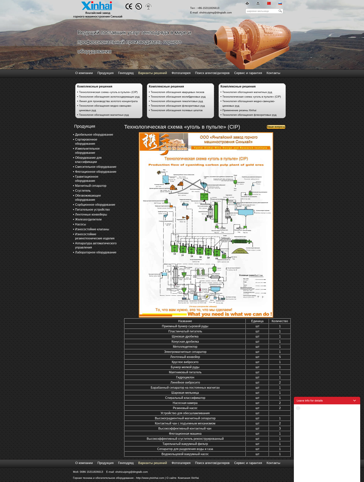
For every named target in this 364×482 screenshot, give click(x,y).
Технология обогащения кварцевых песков (177, 92)
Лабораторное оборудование (95, 252)
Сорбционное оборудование (95, 204)
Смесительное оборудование (95, 166)
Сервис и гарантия (248, 73)
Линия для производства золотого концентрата (108, 101)
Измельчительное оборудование (87, 150)
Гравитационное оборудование (86, 178)
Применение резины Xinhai (239, 110)
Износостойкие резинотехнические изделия (95, 236)
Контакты (273, 73)
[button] (327, 400)
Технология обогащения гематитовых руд (177, 101)
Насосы (80, 224)
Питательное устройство (92, 209)
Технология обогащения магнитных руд (104, 114)
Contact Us (327, 476)
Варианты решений (152, 73)
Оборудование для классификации (88, 159)
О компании (84, 73)
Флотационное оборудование (95, 171)
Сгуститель (83, 190)
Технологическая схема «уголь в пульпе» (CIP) (108, 92)
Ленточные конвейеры (91, 214)
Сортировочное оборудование (86, 141)
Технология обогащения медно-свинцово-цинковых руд (105, 108)
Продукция (105, 73)
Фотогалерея (181, 73)
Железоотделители (88, 219)
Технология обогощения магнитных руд (247, 92)
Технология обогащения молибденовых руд (178, 96)
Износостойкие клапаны (92, 229)
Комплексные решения (94, 86)
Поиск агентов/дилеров (212, 73)
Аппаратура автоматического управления (96, 245)
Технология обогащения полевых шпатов (176, 110)
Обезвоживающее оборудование (88, 197)
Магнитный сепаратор (90, 185)
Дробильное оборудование (94, 134)
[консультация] (276, 127)
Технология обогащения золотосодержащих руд (109, 96)
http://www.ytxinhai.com (150, 477)
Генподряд (126, 73)
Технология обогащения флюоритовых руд (178, 105)
